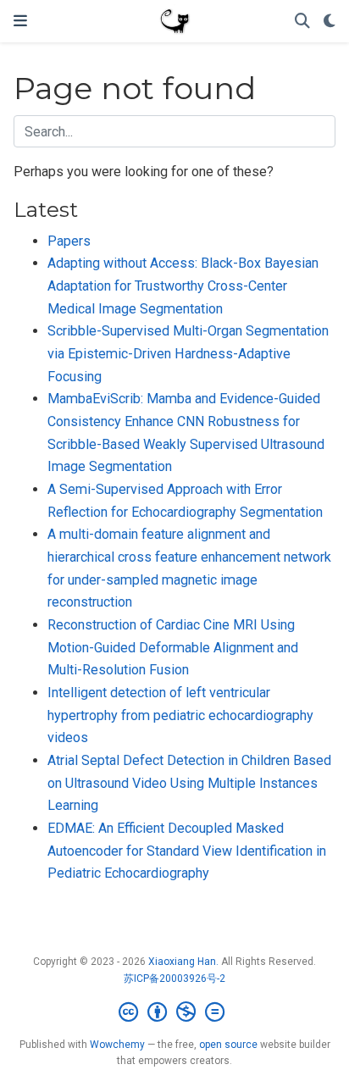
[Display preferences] (329, 21)
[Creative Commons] (175, 1012)
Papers (69, 241)
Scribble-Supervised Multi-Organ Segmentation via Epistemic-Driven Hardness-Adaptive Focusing (188, 353)
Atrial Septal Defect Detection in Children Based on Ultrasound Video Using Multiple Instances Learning (189, 782)
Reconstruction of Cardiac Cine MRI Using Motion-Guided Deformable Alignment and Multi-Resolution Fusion (172, 647)
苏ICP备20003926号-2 (174, 978)
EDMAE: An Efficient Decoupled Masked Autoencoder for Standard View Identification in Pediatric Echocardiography (186, 850)
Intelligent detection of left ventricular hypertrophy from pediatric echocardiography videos (180, 715)
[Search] (302, 21)
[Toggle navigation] (20, 20)
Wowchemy (117, 1045)
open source (228, 1045)
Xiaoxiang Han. (183, 961)
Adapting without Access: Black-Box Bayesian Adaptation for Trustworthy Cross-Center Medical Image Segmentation (183, 285)
